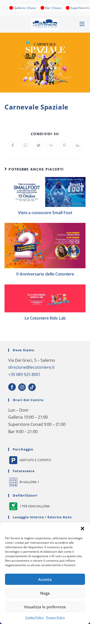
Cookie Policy (34, 617)
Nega (45, 593)
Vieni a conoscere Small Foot (45, 212)
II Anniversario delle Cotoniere (45, 274)
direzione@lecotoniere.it (31, 367)
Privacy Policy (55, 617)
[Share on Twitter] (39, 146)
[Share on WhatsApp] (25, 146)
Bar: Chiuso (53, 8)
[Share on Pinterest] (65, 146)
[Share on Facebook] (13, 146)
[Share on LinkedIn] (77, 146)
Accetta (45, 579)
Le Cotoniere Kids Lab (45, 318)
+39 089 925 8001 (24, 374)
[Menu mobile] (82, 24)
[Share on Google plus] (51, 146)
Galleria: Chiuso (25, 8)
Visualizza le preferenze (45, 606)
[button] (82, 528)
